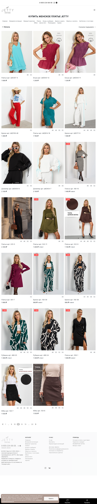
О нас (50, 440)
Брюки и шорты (30, 449)
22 (32, 424)
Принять (51, 498)
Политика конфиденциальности (58, 449)
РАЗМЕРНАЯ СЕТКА (79, 444)
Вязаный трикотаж (31, 444)
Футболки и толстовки (32, 453)
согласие (28, 498)
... (8, 424)
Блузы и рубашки (30, 447)
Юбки (27, 455)
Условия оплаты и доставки (81, 440)
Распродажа (29, 458)
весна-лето (28, 456)
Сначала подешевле (86, 27)
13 (25, 424)
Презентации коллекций (56, 444)
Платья (27, 445)
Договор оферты (54, 447)
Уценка (27, 460)
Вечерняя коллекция (31, 442)
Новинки (28, 440)
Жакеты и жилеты (30, 451)
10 (15, 424)
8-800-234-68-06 (45, 3)
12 (22, 424)
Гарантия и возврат (78, 442)
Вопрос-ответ (77, 445)
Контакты (52, 442)
